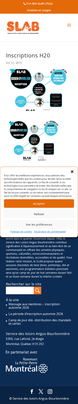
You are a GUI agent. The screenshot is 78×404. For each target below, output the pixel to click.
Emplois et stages (39, 10)
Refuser (39, 214)
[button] (72, 171)
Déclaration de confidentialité (50, 231)
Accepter (39, 203)
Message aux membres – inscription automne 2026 (34, 306)
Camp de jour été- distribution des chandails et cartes (40, 322)
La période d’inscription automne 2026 (36, 314)
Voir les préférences (39, 224)
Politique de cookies (21, 231)
